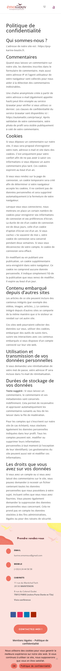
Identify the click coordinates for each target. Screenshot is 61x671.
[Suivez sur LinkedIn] (26, 614)
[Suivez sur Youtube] (33, 614)
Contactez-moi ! (30, 629)
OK (14, 666)
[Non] (56, 658)
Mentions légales (22, 640)
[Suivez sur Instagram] (20, 614)
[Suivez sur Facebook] (13, 614)
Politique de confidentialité (35, 642)
